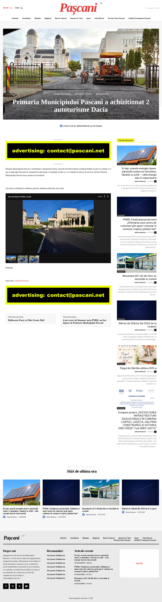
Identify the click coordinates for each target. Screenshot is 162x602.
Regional (102, 94)
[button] (19, 7)
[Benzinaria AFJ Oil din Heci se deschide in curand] (136, 263)
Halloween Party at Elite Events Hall (26, 320)
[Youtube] (26, 586)
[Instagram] (12, 586)
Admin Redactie (83, 126)
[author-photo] (4, 517)
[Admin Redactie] (61, 126)
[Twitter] (19, 586)
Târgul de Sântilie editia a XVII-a (137, 368)
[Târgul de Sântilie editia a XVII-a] (136, 355)
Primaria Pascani (21, 281)
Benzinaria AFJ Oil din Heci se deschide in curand (139, 277)
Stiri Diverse (62, 94)
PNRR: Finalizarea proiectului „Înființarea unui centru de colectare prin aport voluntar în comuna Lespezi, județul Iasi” (138, 224)
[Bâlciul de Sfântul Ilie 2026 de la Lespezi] (136, 310)
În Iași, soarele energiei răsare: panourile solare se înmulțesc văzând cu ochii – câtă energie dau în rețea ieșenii (139, 173)
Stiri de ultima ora (125, 140)
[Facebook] (6, 586)
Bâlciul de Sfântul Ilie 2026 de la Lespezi (139, 509)
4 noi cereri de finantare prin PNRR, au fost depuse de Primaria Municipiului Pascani (84, 321)
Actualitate (83, 94)
